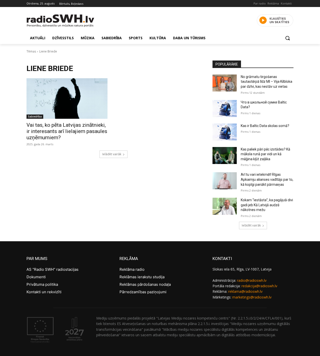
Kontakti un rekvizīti (44, 292)
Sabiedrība (35, 116)
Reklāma (273, 3)
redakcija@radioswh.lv (259, 286)
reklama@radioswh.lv (245, 291)
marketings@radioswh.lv (252, 297)
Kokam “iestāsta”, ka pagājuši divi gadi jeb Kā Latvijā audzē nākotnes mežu (267, 205)
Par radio (260, 3)
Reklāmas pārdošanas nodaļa (145, 284)
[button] (288, 38)
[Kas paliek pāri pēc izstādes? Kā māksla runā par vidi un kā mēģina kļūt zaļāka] (224, 155)
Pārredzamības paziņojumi (143, 292)
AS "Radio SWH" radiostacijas (52, 269)
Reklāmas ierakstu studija (142, 276)
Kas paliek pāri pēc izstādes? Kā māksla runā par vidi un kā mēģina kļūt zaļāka (265, 154)
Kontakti (286, 3)
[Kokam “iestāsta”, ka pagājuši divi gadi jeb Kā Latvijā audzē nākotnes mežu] (224, 206)
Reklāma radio (132, 269)
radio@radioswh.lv (251, 280)
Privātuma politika (42, 284)
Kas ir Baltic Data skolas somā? (265, 126)
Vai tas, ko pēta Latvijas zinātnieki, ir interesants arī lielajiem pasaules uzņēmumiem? (66, 131)
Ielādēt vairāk (111, 154)
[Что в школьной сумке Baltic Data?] (224, 108)
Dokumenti (36, 276)
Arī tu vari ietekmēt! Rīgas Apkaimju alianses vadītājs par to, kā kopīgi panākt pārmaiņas (267, 179)
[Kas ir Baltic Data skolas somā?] (224, 132)
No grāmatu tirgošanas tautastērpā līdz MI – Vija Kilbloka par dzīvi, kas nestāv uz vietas (266, 81)
